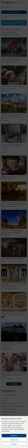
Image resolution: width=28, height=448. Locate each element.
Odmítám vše (14, 439)
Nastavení (14, 444)
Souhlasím (14, 435)
